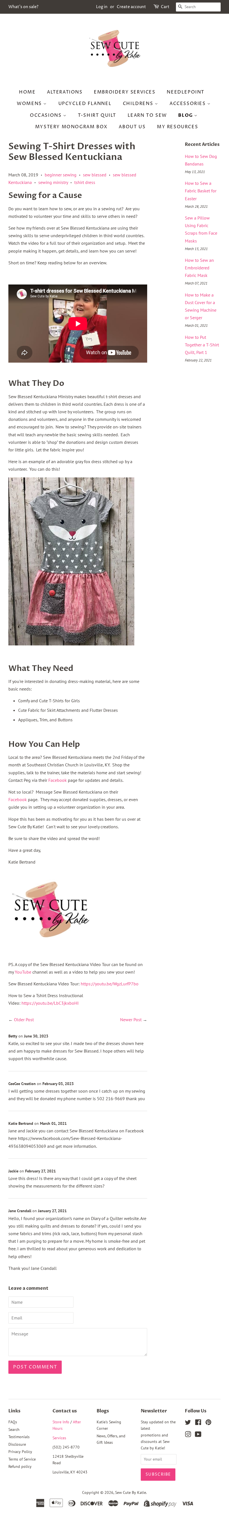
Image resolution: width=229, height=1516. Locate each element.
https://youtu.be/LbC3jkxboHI (50, 1003)
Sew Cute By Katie (130, 1492)
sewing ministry (53, 182)
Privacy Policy (20, 1451)
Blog (186, 115)
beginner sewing (61, 175)
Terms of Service (22, 1459)
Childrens (139, 104)
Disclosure (17, 1444)
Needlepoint (185, 92)
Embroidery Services (124, 92)
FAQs (12, 1421)
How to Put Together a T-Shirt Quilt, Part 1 (202, 344)
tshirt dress (84, 182)
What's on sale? (23, 7)
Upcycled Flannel (85, 104)
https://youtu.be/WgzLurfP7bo (110, 983)
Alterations (65, 92)
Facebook (57, 780)
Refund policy (20, 1466)
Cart (165, 7)
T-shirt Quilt (97, 115)
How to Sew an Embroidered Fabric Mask (199, 267)
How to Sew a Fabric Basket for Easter (200, 190)
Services (59, 1437)
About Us (132, 127)
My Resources (177, 127)
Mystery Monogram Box (71, 127)
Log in (102, 7)
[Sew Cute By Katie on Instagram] (188, 1435)
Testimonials (19, 1436)
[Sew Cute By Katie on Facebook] (198, 1423)
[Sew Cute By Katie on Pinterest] (208, 1423)
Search (14, 1429)
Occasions (46, 115)
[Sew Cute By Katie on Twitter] (188, 1423)
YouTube (23, 972)
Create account (131, 7)
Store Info (61, 1421)
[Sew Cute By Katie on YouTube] (198, 1435)
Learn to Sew (147, 115)
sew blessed (94, 175)
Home (27, 92)
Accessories (188, 104)
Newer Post (131, 1019)
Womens (30, 104)
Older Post (24, 1019)
